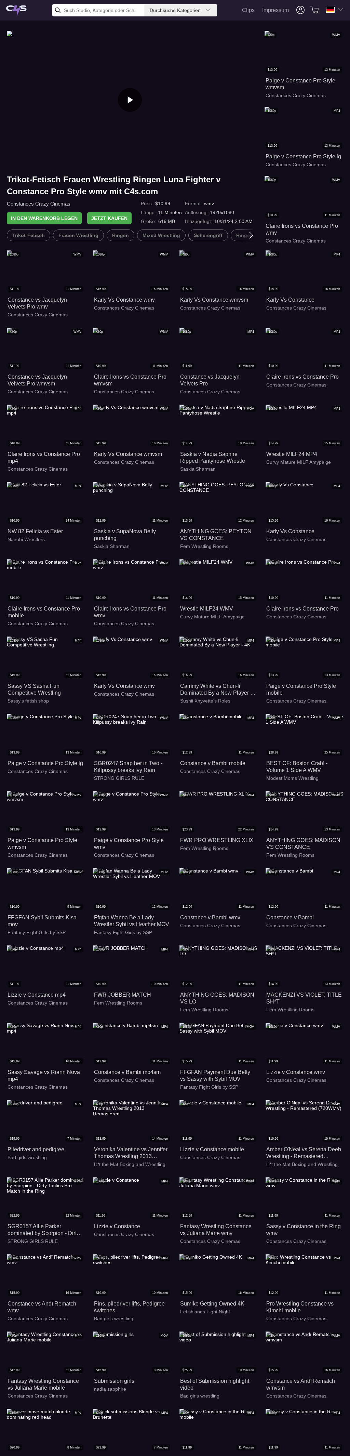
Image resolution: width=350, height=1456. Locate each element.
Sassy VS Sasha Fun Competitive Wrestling (34, 689)
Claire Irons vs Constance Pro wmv (302, 229)
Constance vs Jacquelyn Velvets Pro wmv (37, 303)
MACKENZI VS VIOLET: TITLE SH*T (304, 998)
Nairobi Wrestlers (26, 539)
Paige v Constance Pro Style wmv (129, 843)
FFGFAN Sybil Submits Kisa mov (42, 921)
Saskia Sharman (198, 469)
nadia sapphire (110, 1389)
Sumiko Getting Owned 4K (212, 1304)
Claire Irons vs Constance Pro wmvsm (130, 380)
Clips (248, 10)
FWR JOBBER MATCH (122, 995)
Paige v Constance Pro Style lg (303, 156)
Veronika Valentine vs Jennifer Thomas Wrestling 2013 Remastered (130, 1153)
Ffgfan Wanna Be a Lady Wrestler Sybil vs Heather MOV (131, 921)
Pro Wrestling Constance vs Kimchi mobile (300, 1307)
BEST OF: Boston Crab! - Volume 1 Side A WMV (296, 766)
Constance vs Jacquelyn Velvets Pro (210, 380)
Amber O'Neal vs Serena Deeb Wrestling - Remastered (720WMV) (303, 1153)
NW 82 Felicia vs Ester (35, 531)
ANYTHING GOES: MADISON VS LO (217, 998)
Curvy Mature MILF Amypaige (298, 462)
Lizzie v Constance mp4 (37, 995)
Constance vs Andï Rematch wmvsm (300, 1384)
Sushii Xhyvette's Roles (205, 701)
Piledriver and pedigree (36, 1149)
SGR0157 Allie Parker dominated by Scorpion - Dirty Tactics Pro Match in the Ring (43, 1230)
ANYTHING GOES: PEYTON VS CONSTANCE (216, 534)
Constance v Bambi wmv (210, 917)
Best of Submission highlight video (214, 1384)
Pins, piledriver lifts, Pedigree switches (129, 1307)
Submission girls (114, 1381)
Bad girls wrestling (27, 1157)
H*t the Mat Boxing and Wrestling (129, 1164)
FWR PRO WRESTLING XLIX (217, 840)
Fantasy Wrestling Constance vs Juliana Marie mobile (43, 1384)
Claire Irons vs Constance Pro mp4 (44, 457)
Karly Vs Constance (290, 300)
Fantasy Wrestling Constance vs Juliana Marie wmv (216, 1229)
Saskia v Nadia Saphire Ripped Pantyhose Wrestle (212, 457)
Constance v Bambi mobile (212, 763)
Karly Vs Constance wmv (124, 300)
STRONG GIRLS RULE (119, 778)
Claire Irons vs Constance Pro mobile (44, 612)
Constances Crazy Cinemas (38, 204)
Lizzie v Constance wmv (295, 1072)
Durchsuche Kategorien (175, 10)
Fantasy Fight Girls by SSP (37, 932)
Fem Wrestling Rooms (204, 546)
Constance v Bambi (290, 917)
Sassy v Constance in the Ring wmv (303, 1229)
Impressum (275, 10)
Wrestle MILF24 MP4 (291, 454)
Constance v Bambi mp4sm (127, 1072)
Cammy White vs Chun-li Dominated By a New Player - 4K (216, 689)
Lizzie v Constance (117, 1226)
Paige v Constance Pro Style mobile (301, 689)
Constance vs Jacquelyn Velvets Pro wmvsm (37, 380)
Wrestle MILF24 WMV (206, 609)
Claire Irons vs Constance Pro (302, 377)
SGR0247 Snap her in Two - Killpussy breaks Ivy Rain (128, 766)
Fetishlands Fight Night (205, 1311)
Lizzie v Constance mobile (212, 1149)
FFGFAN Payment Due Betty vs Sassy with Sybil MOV (215, 1075)
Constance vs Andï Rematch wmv (42, 1307)
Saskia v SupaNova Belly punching (125, 534)
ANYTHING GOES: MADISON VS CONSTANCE (303, 843)
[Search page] (16, 11)
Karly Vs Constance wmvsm (214, 300)
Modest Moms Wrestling (292, 778)
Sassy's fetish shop (28, 701)
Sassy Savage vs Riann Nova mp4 (44, 1075)
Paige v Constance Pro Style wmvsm (300, 84)
